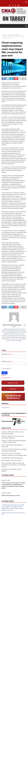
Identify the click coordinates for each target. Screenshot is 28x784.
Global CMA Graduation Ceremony (11, 495)
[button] (14, 1)
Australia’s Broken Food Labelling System (12, 458)
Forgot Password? (6, 377)
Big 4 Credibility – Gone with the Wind (11, 460)
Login (4, 373)
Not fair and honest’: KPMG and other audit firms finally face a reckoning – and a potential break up (14, 464)
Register (4, 375)
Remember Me (7, 368)
